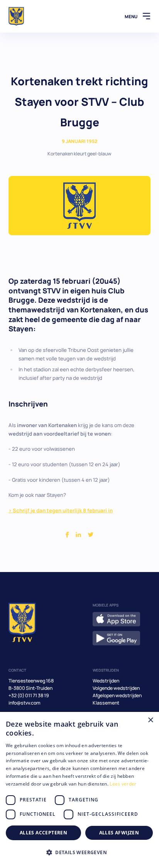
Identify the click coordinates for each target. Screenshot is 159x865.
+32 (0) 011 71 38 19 (28, 695)
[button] (79, 852)
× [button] (150, 720)
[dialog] (79, 788)
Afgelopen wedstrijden (117, 695)
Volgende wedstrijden (116, 688)
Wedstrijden (106, 680)
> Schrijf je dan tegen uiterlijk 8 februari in (60, 510)
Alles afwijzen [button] (119, 832)
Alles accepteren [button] (43, 832)
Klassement (106, 703)
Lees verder (123, 784)
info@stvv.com (24, 703)
